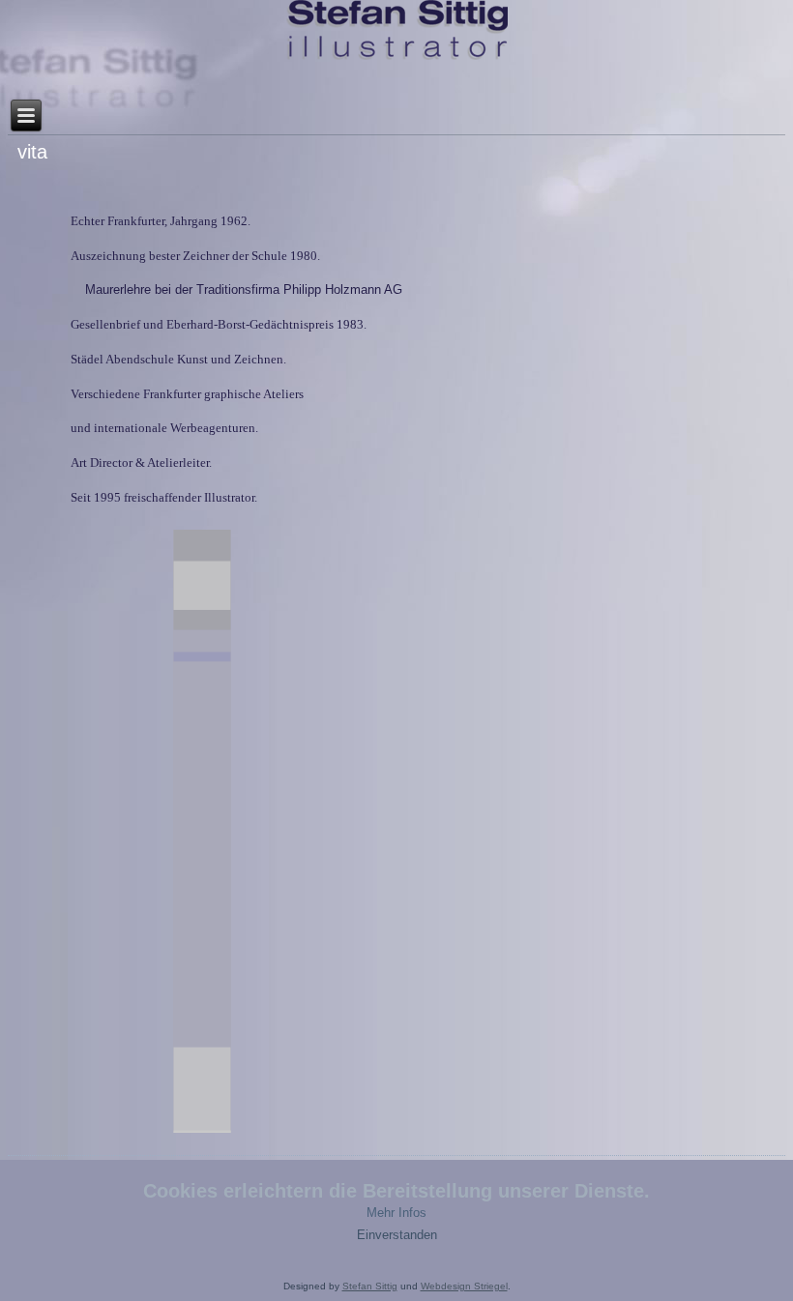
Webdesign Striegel (464, 1286)
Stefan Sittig (369, 1286)
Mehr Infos (396, 1212)
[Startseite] (397, 31)
